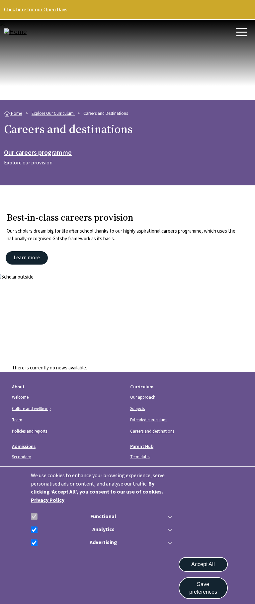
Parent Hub (141, 446)
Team (17, 420)
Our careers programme (38, 153)
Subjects (137, 409)
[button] (168, 516)
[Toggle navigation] (241, 32)
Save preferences (203, 588)
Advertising (103, 542)
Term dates (140, 457)
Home (16, 113)
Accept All (203, 564)
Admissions (24, 446)
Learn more (27, 257)
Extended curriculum (148, 420)
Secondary (21, 457)
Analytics (103, 529)
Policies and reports (29, 431)
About (18, 386)
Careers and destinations (152, 431)
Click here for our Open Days (35, 9)
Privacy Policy (47, 500)
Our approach (142, 397)
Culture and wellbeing (31, 409)
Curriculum (141, 386)
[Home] (30, 32)
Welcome (20, 397)
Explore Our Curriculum (53, 113)
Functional (103, 516)
